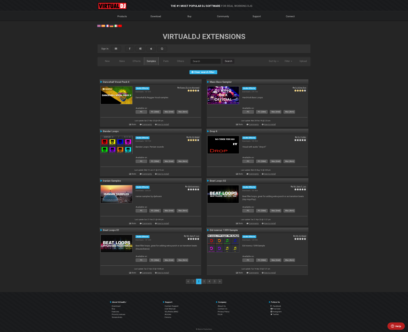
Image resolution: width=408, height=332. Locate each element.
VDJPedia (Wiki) (171, 312)
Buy (189, 16)
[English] (99, 25)
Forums (168, 317)
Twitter (275, 314)
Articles (168, 314)
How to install (163, 124)
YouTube (276, 309)
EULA (220, 314)
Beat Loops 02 (218, 180)
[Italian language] (115, 25)
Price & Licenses (118, 314)
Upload (303, 61)
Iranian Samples (112, 180)
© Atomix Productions (204, 329)
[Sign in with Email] (116, 49)
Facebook (276, 306)
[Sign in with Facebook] (129, 49)
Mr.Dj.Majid (194, 137)
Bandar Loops (111, 131)
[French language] (107, 25)
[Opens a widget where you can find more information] (396, 326)
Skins (122, 61)
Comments (147, 124)
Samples (151, 61)
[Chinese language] (120, 25)
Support (257, 16)
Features (115, 312)
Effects (137, 61)
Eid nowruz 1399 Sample (224, 230)
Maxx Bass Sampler (221, 82)
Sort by (273, 61)
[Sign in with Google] (162, 49)
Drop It (213, 131)
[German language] (111, 25)
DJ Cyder (302, 137)
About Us (222, 306)
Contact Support (171, 306)
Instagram (277, 312)
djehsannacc (193, 186)
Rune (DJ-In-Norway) (189, 88)
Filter (288, 61)
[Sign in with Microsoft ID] (140, 49)
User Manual (170, 309)
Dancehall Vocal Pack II (116, 82)
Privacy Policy (223, 312)
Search (228, 61)
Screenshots (117, 317)
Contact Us (222, 309)
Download (156, 16)
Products (122, 16)
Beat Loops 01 (111, 230)
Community (223, 16)
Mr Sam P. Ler (299, 186)
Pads (166, 61)
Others (180, 61)
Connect (290, 16)
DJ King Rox (300, 88)
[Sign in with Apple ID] (151, 49)
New (107, 61)
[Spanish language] (103, 25)
